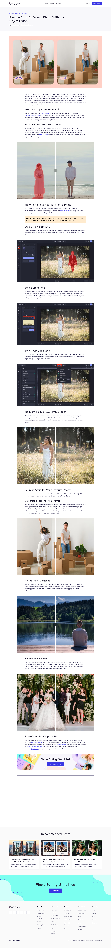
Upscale (53, 921)
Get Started (96, 3)
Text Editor (67, 920)
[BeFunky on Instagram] (21, 912)
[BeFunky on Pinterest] (10, 912)
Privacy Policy (89, 940)
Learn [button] (52, 3)
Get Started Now (55, 764)
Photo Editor (43, 135)
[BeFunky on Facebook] (17, 912)
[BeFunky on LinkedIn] (25, 912)
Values (94, 913)
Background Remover (54, 911)
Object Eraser (44, 113)
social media (61, 744)
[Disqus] (55, 801)
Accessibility (98, 940)
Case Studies (82, 926)
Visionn (39, 928)
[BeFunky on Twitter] (14, 912)
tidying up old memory (34, 747)
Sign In (88, 3)
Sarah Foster (15, 25)
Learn (11, 13)
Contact (94, 923)
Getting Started (82, 910)
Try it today (35, 749)
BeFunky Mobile (41, 925)
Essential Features (67, 924)
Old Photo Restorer (53, 932)
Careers (94, 920)
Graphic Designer (39, 917)
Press (93, 916)
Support (58, 3)
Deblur (52, 928)
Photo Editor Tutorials (20, 13)
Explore (80, 929)
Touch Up (67, 913)
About (93, 910)
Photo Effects (68, 910)
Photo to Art (68, 916)
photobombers (30, 115)
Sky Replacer (54, 925)
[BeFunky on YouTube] (28, 912)
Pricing (39, 921)
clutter (37, 115)
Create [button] (46, 3)
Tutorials (80, 920)
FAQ (79, 916)
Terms (82, 940)
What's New (82, 923)
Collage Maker (41, 913)
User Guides (81, 913)
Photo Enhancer (55, 918)
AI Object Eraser (36, 742)
